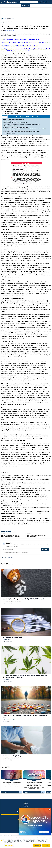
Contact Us (26, 805)
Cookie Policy (9, 842)
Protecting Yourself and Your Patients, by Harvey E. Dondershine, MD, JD (20, 39)
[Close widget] (49, 810)
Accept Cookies (37, 845)
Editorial (26, 806)
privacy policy (26, 552)
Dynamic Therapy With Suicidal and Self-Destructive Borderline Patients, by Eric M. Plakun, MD (26, 42)
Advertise (26, 803)
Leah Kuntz (6, 679)
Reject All (46, 845)
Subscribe (44, 549)
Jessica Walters (7, 639)
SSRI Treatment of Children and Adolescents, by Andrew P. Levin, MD (19, 45)
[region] (26, 842)
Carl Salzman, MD (18, 601)
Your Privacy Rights (9, 845)
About (26, 802)
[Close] (50, 838)
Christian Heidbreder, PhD (9, 719)
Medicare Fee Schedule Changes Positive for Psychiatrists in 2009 (10, 536)
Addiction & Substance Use (7, 557)
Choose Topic (24, 5)
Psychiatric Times (4, 19)
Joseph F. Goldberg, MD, (9, 601)
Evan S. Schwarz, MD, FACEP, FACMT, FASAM (13, 758)
